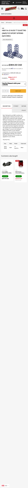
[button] (22, 8)
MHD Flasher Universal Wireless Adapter (19, 173)
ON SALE (9, 97)
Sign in (24, 1)
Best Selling (17, 95)
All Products (11, 95)
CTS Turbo (4, 170)
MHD (16, 170)
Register (25, 3)
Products (14, 97)
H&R (3, 28)
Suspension (20, 97)
